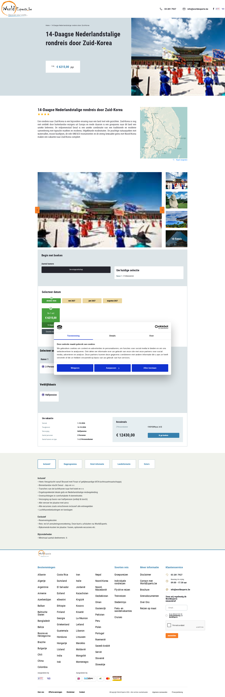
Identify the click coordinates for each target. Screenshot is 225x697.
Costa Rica (62, 574)
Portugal (99, 633)
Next (162, 210)
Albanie (42, 574)
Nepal (98, 574)
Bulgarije (42, 648)
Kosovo (80, 605)
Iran (78, 574)
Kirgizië (80, 599)
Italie (78, 581)
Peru (97, 620)
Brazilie (41, 642)
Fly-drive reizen (122, 589)
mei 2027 (71, 300)
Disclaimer (145, 574)
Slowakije (100, 664)
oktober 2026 (51, 300)
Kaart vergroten (181, 160)
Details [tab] (112, 336)
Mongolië (81, 655)
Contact (82, 692)
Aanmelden (172, 635)
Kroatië (79, 612)
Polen (98, 627)
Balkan (41, 605)
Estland (61, 593)
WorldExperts (173, 617)
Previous (37, 210)
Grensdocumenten (149, 596)
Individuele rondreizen (120, 582)
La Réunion (82, 618)
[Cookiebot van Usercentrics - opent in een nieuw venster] (156, 327)
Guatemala (62, 630)
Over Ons (144, 602)
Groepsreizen (121, 574)
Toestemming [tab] (73, 336)
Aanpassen (111, 368)
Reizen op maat (148, 608)
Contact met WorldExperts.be (148, 582)
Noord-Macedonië (101, 588)
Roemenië (100, 639)
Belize (41, 627)
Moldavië (81, 649)
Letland (80, 624)
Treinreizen (120, 596)
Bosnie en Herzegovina (44, 634)
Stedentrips (120, 602)
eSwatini (61, 599)
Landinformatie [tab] (124, 464)
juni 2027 (92, 300)
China (41, 660)
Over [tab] (151, 336)
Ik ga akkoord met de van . (176, 615)
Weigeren (75, 368)
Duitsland (62, 581)
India (59, 655)
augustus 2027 (112, 300)
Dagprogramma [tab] (70, 464)
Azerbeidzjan (44, 599)
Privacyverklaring (174, 615)
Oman (98, 602)
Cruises (118, 617)
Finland (61, 612)
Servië (98, 652)
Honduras (62, 637)
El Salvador (63, 587)
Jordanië (80, 587)
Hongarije (62, 643)
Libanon (80, 630)
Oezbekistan (101, 596)
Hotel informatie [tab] (97, 464)
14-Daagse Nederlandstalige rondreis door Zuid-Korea (70, 25)
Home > (48, 25)
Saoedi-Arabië (102, 645)
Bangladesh (44, 620)
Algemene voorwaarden (159, 692)
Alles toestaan (149, 368)
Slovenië (99, 658)
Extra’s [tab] (146, 464)
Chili (40, 654)
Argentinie (43, 587)
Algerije (41, 581)
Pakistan (99, 614)
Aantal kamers (48, 263)
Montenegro (82, 662)
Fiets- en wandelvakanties (123, 610)
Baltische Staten (42, 613)
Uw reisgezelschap (76, 269)
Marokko (80, 643)
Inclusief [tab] (46, 464)
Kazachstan (82, 593)
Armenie (42, 593)
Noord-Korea (101, 581)
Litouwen (81, 637)
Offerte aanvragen (55, 692)
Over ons (41, 692)
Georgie (61, 618)
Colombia (43, 667)
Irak (59, 662)
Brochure (144, 589)
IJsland (61, 649)
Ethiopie (61, 605)
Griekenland (63, 624)
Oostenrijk (100, 608)
